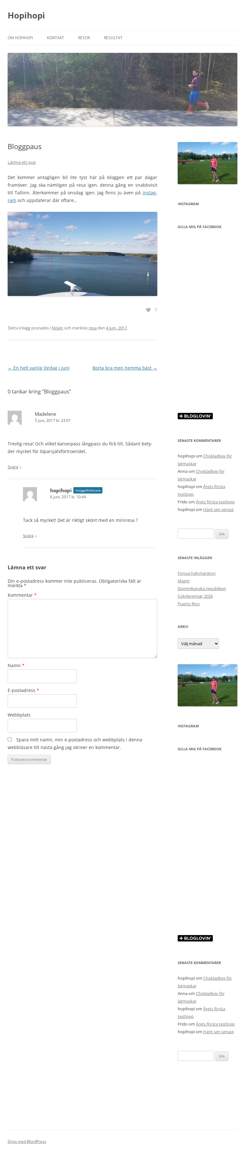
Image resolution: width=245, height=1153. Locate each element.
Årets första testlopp (215, 502)
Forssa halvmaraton (197, 573)
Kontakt (55, 37)
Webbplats (19, 715)
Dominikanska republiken (202, 588)
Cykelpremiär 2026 (195, 596)
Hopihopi (26, 15)
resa (93, 328)
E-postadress (23, 690)
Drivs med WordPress (27, 1141)
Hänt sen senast (218, 509)
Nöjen (57, 328)
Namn (16, 665)
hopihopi (61, 490)
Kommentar (22, 595)
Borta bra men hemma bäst (125, 368)
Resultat (113, 37)
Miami (183, 581)
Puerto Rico (189, 604)
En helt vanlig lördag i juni (39, 368)
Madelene (45, 414)
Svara (13, 467)
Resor (84, 37)
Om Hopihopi (20, 37)
